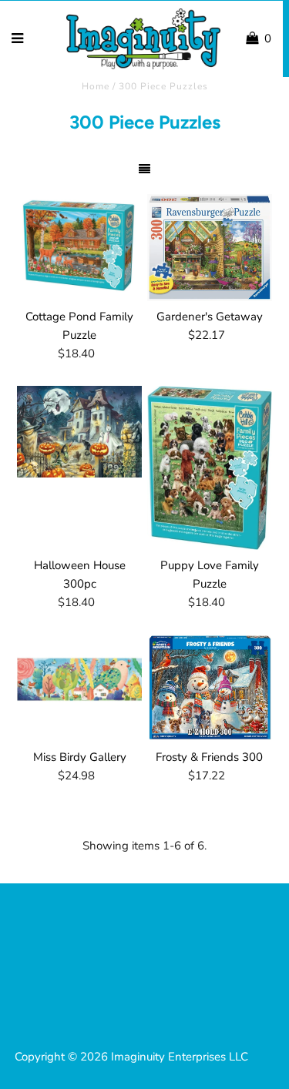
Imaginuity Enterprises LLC (179, 1056)
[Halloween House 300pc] (79, 431)
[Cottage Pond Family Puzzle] (79, 244)
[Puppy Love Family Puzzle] (209, 468)
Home (95, 86)
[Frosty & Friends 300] (209, 688)
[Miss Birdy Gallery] (79, 681)
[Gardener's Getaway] (209, 247)
